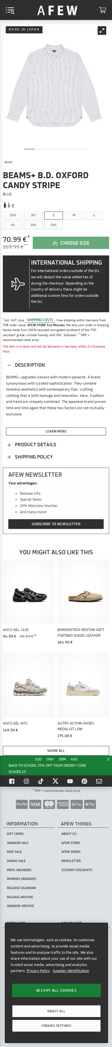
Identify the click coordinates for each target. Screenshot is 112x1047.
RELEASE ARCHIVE (20, 897)
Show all (56, 750)
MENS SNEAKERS (19, 870)
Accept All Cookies (56, 990)
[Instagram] (27, 781)
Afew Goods (70, 852)
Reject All (56, 1011)
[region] (56, 983)
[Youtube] (71, 781)
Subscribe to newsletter (56, 524)
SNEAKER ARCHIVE (20, 906)
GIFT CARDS (15, 834)
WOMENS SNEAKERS (21, 879)
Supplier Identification (71, 970)
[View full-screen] (102, 30)
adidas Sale (16, 861)
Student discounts (76, 870)
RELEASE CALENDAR (21, 888)
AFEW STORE (57, 10)
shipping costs (40, 320)
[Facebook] (12, 781)
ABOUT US (68, 834)
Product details (35, 444)
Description (29, 365)
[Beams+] (8, 162)
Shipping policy (33, 457)
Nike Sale (14, 852)
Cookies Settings (56, 1026)
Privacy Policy (38, 970)
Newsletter (71, 861)
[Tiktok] (42, 781)
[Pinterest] (85, 781)
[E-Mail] (100, 781)
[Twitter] (56, 781)
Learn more (56, 431)
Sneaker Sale (17, 843)
